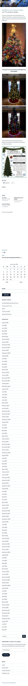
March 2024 (5, 403)
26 (21, 276)
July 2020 (4, 524)
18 (17, 274)
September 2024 (6, 386)
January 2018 (5, 607)
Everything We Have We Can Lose (10, 303)
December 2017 (6, 610)
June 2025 (4, 361)
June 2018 (4, 593)
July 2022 (4, 458)
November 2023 (6, 414)
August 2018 (5, 588)
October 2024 (5, 383)
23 (10, 276)
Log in (3, 665)
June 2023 (4, 427)
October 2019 (5, 549)
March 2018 (5, 602)
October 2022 (5, 450)
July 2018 (4, 591)
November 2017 (6, 613)
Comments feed (6, 670)
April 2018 (4, 599)
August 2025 (5, 355)
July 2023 (4, 425)
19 (21, 274)
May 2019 (4, 563)
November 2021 (6, 480)
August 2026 (5, 322)
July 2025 (4, 358)
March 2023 (5, 436)
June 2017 (4, 627)
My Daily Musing (10, 2)
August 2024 (5, 389)
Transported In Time (7, 306)
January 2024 (5, 408)
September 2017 (6, 618)
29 (7, 279)
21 (3, 276)
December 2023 (6, 411)
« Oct (7, 282)
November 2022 (6, 447)
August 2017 (5, 621)
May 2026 (4, 331)
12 (21, 271)
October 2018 (5, 582)
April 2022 (4, 466)
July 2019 (4, 557)
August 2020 (5, 521)
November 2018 (6, 580)
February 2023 (5, 438)
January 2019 (5, 574)
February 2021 (5, 505)
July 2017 (4, 624)
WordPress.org (5, 673)
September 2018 (6, 585)
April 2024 (4, 400)
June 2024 (4, 394)
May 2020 (4, 530)
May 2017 (4, 629)
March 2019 (5, 569)
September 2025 (6, 353)
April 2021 (4, 499)
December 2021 (6, 477)
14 (3, 274)
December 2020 (6, 510)
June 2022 (4, 461)
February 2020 (5, 538)
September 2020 (6, 519)
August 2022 (5, 455)
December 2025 (6, 344)
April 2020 (4, 533)
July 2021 (4, 491)
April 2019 (4, 566)
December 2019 (6, 544)
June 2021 (4, 494)
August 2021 (5, 488)
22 (7, 276)
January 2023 (5, 441)
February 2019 (5, 571)
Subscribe (6, 654)
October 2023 (5, 416)
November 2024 (6, 380)
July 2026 (4, 325)
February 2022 (5, 472)
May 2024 (4, 397)
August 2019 (5, 555)
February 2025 (5, 372)
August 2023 (5, 422)
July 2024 (4, 391)
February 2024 (5, 405)
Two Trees (4, 197)
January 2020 (5, 541)
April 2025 (4, 367)
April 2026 (4, 333)
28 (3, 279)
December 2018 (6, 577)
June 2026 (4, 328)
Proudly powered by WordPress (9, 682)
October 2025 (5, 350)
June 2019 (4, 560)
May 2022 (4, 463)
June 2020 (4, 527)
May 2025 (4, 364)
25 (17, 276)
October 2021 (5, 483)
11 (17, 271)
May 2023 (4, 430)
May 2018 (4, 596)
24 (14, 276)
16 (10, 274)
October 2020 (5, 516)
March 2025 (5, 369)
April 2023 (4, 433)
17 (14, 274)
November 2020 (6, 513)
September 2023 (6, 419)
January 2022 (5, 474)
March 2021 (5, 502)
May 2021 (4, 497)
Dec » (21, 282)
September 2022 (6, 452)
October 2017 (5, 616)
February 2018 (5, 604)
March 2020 (5, 535)
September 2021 (6, 486)
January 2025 (5, 375)
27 (24, 276)
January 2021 (5, 508)
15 (7, 274)
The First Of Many (6, 203)
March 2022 (5, 469)
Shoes (3, 308)
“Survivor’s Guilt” (6, 311)
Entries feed (5, 667)
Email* (3, 288)
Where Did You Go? (6, 314)
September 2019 (6, 552)
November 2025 (6, 347)
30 (10, 279)
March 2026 (5, 336)
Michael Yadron (18, 10)
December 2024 (6, 378)
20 (24, 274)
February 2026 (5, 339)
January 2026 (5, 342)
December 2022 (6, 444)
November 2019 (6, 546)
